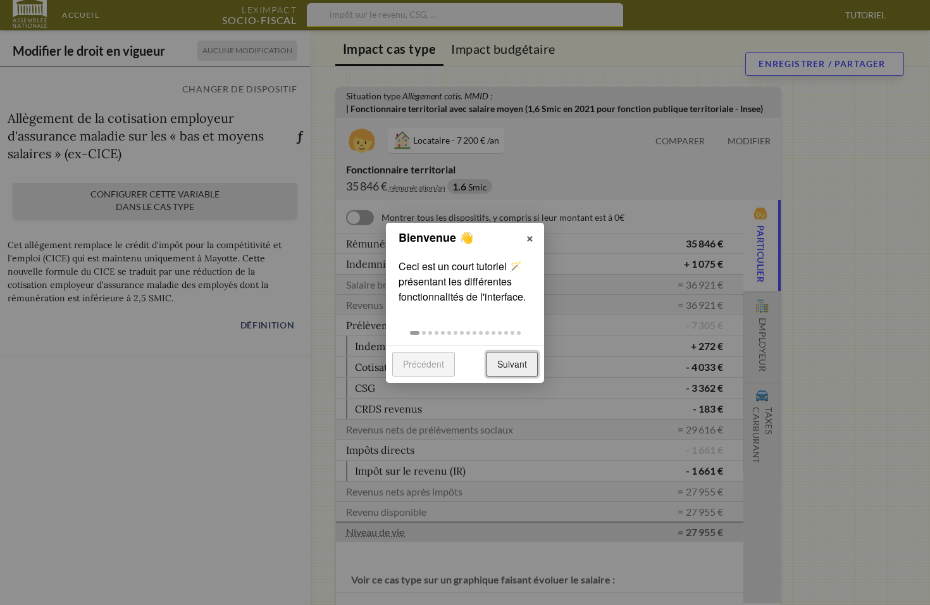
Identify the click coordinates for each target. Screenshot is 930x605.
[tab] (414, 333)
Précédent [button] (423, 364)
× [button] (530, 237)
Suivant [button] (512, 364)
